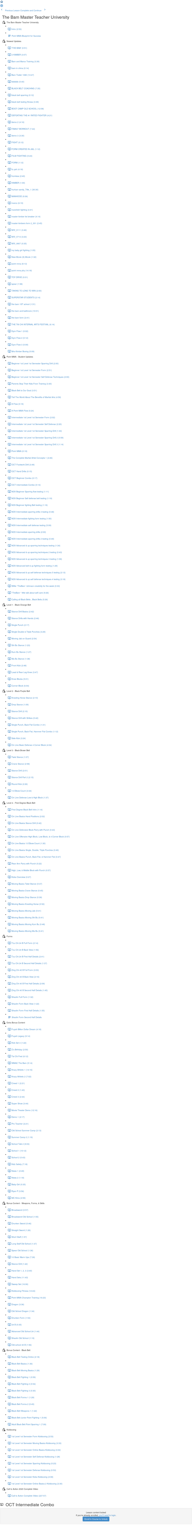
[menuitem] (1, 6)
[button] (1, 2)
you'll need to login (107, 1515)
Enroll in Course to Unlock (96, 1519)
